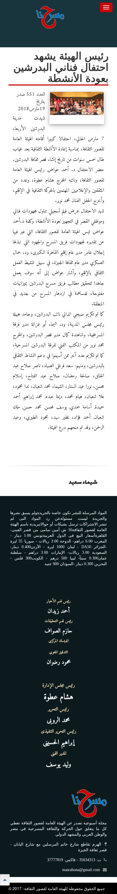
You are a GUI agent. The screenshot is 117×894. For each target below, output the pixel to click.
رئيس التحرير (58, 709)
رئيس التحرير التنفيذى (58, 731)
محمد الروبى (58, 720)
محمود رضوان (59, 662)
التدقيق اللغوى (58, 652)
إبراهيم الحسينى (58, 742)
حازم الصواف (58, 631)
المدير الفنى (58, 753)
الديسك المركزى (58, 641)
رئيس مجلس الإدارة (58, 685)
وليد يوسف (58, 764)
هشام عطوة (58, 697)
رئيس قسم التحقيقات (59, 621)
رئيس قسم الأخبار (59, 601)
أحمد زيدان (58, 611)
